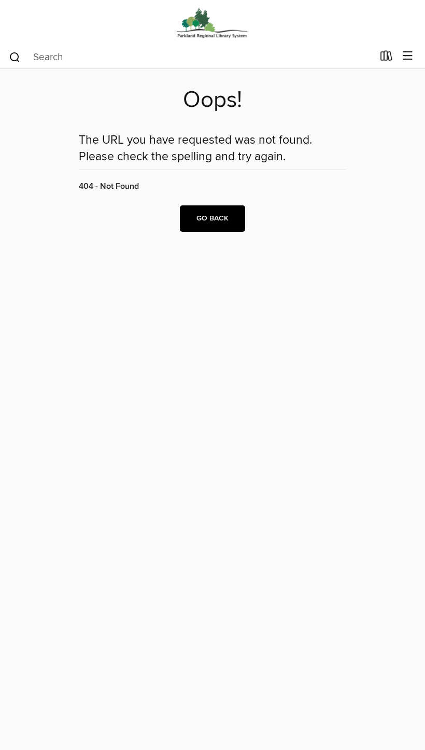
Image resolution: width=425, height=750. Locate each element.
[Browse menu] (407, 56)
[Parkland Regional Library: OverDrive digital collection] (212, 22)
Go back (212, 218)
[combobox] (191, 57)
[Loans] (386, 58)
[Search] (15, 56)
